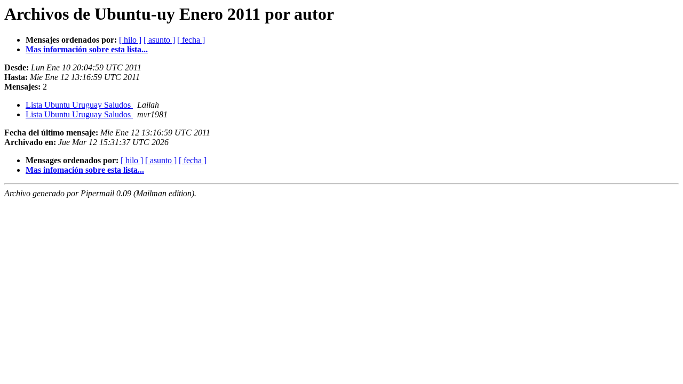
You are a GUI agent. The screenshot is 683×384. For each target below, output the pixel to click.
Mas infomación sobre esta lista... (85, 169)
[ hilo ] (130, 39)
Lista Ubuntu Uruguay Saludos (79, 104)
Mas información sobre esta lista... (87, 49)
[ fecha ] (191, 39)
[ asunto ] (159, 39)
